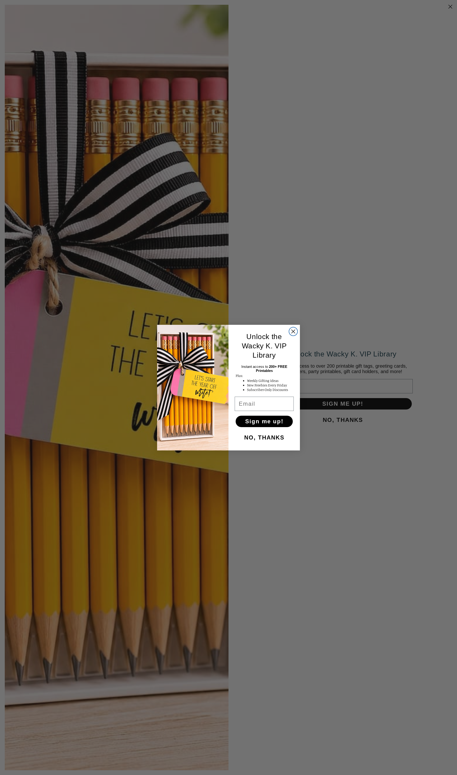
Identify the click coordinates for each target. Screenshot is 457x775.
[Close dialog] (293, 331)
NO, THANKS (264, 437)
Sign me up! (264, 421)
